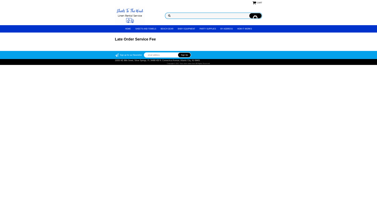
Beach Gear (167, 29)
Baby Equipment (186, 29)
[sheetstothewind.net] (130, 15)
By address (226, 29)
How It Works (244, 29)
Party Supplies (208, 29)
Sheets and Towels (145, 29)
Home (128, 29)
